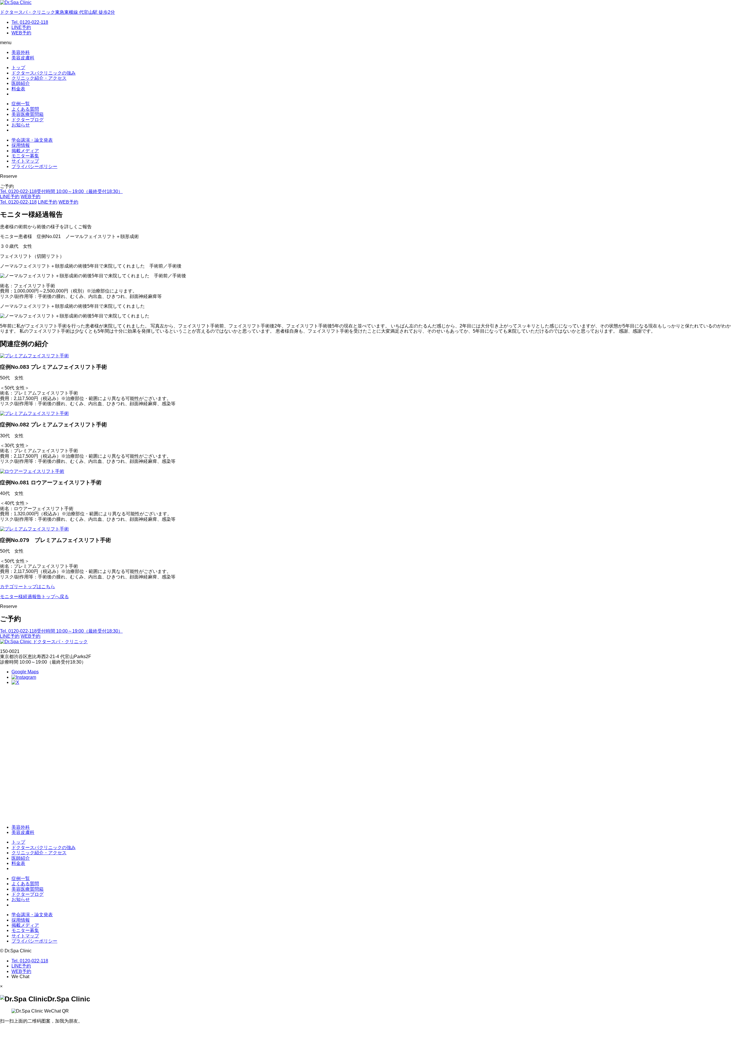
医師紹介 (20, 83)
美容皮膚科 (22, 57)
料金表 (18, 88)
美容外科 (20, 52)
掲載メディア (25, 150)
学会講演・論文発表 (32, 140)
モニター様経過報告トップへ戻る (34, 596)
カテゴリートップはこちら (27, 586)
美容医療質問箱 (27, 114)
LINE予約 (21, 27)
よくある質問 (25, 109)
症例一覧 (20, 103)
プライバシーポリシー (34, 166)
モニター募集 (25, 155)
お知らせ (20, 124)
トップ (18, 67)
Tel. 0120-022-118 (29, 22)
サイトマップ (25, 161)
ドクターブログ (27, 119)
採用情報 (20, 145)
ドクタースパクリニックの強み (43, 73)
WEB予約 (21, 32)
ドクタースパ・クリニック (60, 641)
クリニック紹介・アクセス (39, 78)
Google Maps (25, 671)
